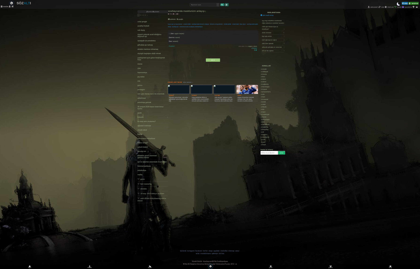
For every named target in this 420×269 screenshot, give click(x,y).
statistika (223, 251)
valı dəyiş (141, 30)
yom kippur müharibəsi (146, 138)
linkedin (152, 117)
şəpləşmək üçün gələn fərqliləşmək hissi (151, 59)
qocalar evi (141, 151)
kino (263, 76)
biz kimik (183, 251)
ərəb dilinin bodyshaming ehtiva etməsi (151, 199)
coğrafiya (264, 127)
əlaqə (211, 251)
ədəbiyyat (264, 71)
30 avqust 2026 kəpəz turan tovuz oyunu (150, 108)
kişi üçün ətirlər (273, 36)
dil (262, 132)
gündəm (156, 11)
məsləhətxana (273, 12)
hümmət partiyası (144, 166)
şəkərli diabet (142, 147)
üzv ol (213, 60)
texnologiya (265, 87)
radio (399, 7)
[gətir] (222, 4)
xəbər (263, 104)
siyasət (264, 89)
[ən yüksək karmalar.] (417, 7)
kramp (139, 134)
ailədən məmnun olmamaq (147, 49)
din (262, 109)
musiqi (264, 74)
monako (143, 189)
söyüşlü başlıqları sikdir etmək (149, 53)
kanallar (266, 66)
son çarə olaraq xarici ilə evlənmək (150, 94)
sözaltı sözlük (187, 24)
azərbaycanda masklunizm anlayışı (186, 11)
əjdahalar (173, 19)
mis (138, 81)
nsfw (263, 139)
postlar (390, 7)
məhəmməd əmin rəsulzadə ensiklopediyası (191, 26)
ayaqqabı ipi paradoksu (146, 41)
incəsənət (264, 99)
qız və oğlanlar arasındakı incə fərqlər (151, 162)
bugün (5, 6)
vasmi (177, 37)
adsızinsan (141, 98)
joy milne (140, 77)
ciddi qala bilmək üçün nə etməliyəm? (273, 28)
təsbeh (175, 41)
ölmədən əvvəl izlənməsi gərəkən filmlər (152, 156)
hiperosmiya (142, 72)
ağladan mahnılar (144, 126)
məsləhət (374, 7)
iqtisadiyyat (265, 124)
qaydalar (217, 251)
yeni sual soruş (267, 15)
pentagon (141, 90)
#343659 (254, 48)
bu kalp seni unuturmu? (146, 121)
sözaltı (264, 69)
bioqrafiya (264, 129)
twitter (205, 251)
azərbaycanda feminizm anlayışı (200, 24)
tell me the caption (273, 51)
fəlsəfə (263, 107)
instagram (190, 251)
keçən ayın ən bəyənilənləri (175, 24)
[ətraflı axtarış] (227, 4)
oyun (263, 112)
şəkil (263, 142)
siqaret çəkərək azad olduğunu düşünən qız (149, 35)
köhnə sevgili (142, 143)
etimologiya (265, 119)
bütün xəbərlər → (188, 82)
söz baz (221, 253)
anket (263, 102)
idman (263, 82)
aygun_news (252, 46)
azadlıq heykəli (143, 26)
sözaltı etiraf (142, 130)
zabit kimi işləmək (273, 43)
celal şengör (142, 22)
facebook (198, 251)
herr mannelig (145, 184)
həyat (263, 144)
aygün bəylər (179, 33)
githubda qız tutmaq (145, 45)
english (264, 134)
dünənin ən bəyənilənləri (216, 24)
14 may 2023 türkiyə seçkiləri (152, 193)
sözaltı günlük (227, 24)
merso (139, 64)
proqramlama (266, 92)
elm (263, 94)
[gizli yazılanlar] (10, 6)
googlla (180, 19)
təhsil (263, 79)
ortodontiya (141, 170)
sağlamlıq (265, 84)
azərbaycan (175, 26)
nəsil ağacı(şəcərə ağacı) (273, 40)
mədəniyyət (265, 114)
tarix (263, 97)
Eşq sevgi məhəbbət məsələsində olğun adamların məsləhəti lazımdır (273, 22)
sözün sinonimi (273, 32)
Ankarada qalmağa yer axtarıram (273, 47)
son (382, 7)
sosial (263, 117)
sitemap (231, 251)
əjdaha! (172, 46)
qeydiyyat (414, 3)
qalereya (408, 7)
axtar (281, 153)
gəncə (139, 85)
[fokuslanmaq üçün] (12, 6)
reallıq (139, 175)
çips (139, 68)
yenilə (150, 11)
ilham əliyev (243, 24)
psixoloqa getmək (144, 102)
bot (262, 122)
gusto (139, 113)
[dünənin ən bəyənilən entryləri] (413, 7)
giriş (406, 3)
